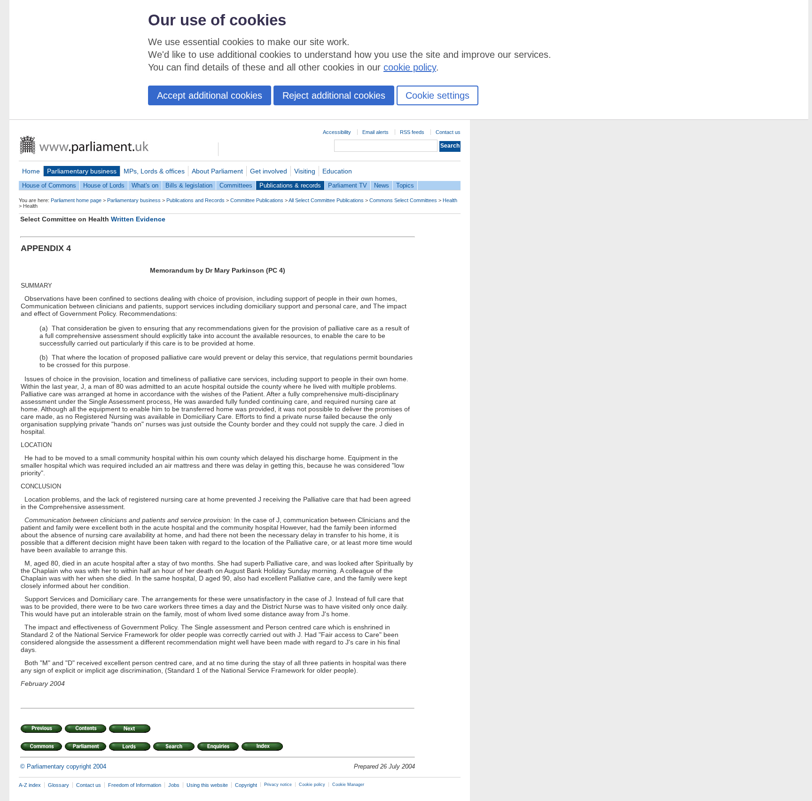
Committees (235, 185)
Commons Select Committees (403, 200)
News (381, 185)
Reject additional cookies (333, 95)
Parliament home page (76, 200)
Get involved (268, 171)
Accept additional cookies (209, 95)
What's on (145, 185)
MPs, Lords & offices (154, 171)
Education (337, 171)
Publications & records (290, 185)
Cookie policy (312, 784)
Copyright (246, 785)
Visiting (304, 171)
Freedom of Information (134, 785)
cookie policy (409, 67)
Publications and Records (195, 200)
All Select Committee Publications (326, 200)
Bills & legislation (188, 185)
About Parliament (217, 171)
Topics (405, 185)
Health (450, 200)
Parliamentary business (82, 171)
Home (31, 171)
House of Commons (49, 185)
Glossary (58, 785)
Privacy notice (278, 784)
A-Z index (30, 785)
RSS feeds (412, 132)
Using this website (207, 785)
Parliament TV (347, 185)
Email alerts (375, 132)
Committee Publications (256, 200)
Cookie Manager (348, 784)
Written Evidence (138, 219)
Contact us (448, 132)
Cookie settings (437, 95)
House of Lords (104, 185)
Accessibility (337, 132)
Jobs (174, 785)
